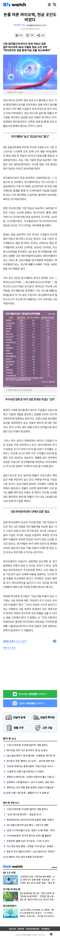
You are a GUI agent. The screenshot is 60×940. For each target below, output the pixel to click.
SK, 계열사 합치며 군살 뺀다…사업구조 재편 (27, 825)
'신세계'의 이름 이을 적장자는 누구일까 (25, 771)
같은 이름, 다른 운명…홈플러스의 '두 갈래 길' (28, 792)
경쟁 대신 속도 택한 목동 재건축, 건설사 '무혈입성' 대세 (33, 787)
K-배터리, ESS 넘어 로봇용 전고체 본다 (25, 856)
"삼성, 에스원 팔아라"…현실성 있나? (24, 814)
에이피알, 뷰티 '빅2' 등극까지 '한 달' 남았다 (27, 750)
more (54, 867)
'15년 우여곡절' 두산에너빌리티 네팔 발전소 (27, 745)
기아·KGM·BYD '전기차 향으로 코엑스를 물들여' (29, 835)
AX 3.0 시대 (9, 872)
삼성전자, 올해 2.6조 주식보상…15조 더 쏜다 (28, 841)
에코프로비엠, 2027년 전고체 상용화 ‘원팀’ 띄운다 (30, 819)
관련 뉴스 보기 (9, 647)
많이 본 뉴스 (9, 738)
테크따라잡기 (9, 905)
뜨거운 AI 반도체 (11, 889)
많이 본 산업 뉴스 (11, 802)
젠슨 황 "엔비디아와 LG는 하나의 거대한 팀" (39, 899)
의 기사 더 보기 (15, 641)
